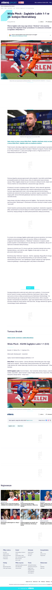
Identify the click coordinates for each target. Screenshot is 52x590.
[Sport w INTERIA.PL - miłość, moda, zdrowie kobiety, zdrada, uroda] (13, 3)
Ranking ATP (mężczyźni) (32, 566)
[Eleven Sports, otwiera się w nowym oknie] (21, 3)
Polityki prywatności (34, 584)
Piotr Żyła (29, 555)
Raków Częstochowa (7, 555)
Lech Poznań (5, 557)
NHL (4, 565)
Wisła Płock (20, 426)
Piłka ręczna (19, 563)
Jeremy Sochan (43, 553)
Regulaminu (26, 584)
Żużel (17, 550)
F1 (40, 565)
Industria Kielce (18, 568)
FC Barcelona (5, 558)
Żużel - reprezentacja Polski (20, 557)
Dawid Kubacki (30, 552)
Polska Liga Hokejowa (7, 568)
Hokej (5, 563)
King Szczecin (42, 555)
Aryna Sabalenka (31, 571)
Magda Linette (30, 568)
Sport (6, 8)
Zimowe (30, 550)
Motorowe (43, 563)
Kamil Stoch (30, 553)
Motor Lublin (17, 560)
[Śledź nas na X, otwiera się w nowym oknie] (50, 420)
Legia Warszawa (6, 553)
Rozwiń (29, 288)
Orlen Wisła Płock (18, 566)
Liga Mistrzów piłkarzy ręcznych (21, 565)
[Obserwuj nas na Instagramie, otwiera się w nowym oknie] (48, 420)
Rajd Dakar (42, 566)
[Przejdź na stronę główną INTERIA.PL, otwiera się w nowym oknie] (5, 3)
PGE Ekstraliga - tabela (19, 555)
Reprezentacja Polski (7, 566)
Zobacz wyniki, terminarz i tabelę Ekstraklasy (20, 337)
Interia (2, 8)
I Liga (14, 8)
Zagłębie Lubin (11, 426)
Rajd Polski (42, 568)
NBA (41, 552)
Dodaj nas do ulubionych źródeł (24, 36)
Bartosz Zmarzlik (18, 558)
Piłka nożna (10, 8)
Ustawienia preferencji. (42, 584)
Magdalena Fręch (31, 569)
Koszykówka (44, 550)
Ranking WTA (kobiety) (32, 565)
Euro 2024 (5, 552)
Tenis (29, 563)
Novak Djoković (31, 572)
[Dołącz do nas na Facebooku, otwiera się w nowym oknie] (46, 420)
